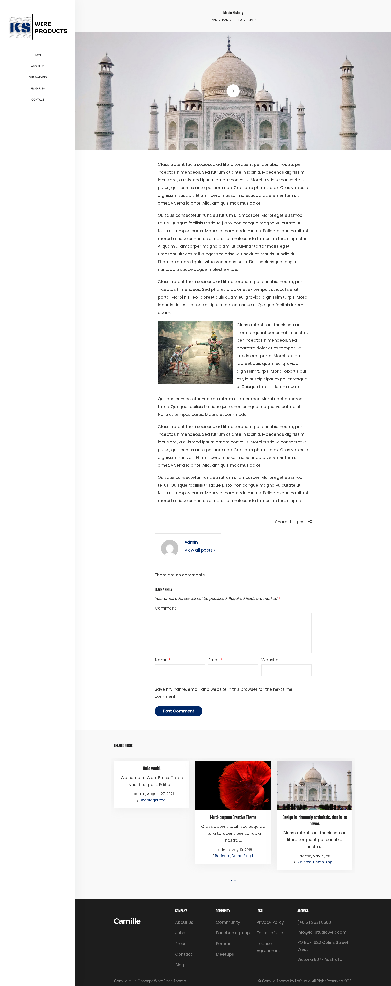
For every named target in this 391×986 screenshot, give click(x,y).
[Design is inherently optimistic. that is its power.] (314, 785)
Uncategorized (153, 800)
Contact (183, 954)
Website (269, 660)
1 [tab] (231, 880)
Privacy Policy (270, 922)
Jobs (180, 933)
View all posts (199, 550)
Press (180, 944)
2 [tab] (235, 880)
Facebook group (233, 933)
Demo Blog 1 (242, 855)
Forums (223, 944)
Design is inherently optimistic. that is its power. (314, 821)
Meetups (225, 954)
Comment (165, 608)
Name (163, 660)
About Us (184, 922)
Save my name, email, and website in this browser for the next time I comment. (224, 692)
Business (222, 855)
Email (215, 660)
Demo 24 (227, 19)
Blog (179, 965)
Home (214, 19)
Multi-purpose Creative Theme (233, 817)
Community (228, 922)
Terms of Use (270, 933)
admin (191, 542)
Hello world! (152, 769)
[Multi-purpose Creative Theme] (233, 785)
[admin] (169, 548)
